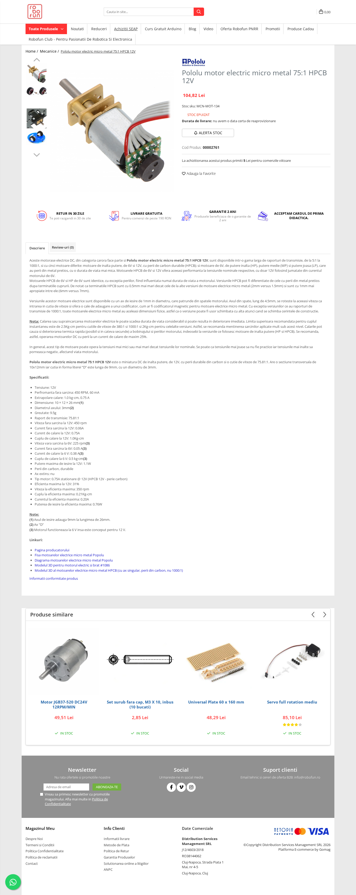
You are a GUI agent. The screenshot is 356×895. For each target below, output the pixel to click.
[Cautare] (199, 12)
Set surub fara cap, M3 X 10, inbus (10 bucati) (140, 705)
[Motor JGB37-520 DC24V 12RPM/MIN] (63, 661)
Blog (192, 28)
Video (208, 28)
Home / (32, 51)
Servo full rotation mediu (292, 702)
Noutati (77, 28)
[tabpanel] (112, 131)
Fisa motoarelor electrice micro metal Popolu (69, 555)
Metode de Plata (116, 845)
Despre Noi (34, 838)
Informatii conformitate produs (53, 578)
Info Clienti (114, 828)
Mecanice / (50, 51)
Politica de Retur (116, 851)
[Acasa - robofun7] (52, 12)
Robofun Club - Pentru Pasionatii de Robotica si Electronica (80, 39)
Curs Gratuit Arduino (163, 28)
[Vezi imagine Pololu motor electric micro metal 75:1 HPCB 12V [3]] (36, 137)
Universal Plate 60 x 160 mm (216, 702)
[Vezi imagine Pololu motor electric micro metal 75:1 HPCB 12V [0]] (36, 74)
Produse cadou (300, 28)
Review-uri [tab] (63, 247)
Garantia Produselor (119, 857)
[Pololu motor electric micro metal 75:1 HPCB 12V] (112, 131)
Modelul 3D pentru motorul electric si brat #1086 (72, 565)
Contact (32, 863)
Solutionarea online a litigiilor (126, 863)
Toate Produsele (44, 28)
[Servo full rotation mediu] (292, 661)
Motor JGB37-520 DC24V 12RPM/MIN (64, 705)
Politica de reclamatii (41, 857)
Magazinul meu (40, 828)
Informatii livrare (117, 838)
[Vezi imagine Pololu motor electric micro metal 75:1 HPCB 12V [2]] (36, 118)
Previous (36, 60)
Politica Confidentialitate (45, 851)
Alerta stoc (210, 132)
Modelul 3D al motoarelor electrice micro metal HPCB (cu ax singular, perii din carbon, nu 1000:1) (109, 570)
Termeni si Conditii (40, 845)
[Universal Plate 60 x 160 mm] (216, 661)
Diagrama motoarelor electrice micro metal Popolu (74, 560)
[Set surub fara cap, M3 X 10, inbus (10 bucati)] (140, 661)
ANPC (108, 869)
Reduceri (99, 28)
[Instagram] (191, 787)
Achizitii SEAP (126, 28)
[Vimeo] (181, 787)
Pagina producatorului (52, 550)
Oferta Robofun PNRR (239, 28)
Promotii (273, 28)
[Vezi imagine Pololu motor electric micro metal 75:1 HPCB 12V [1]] (36, 91)
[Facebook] (171, 787)
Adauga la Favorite (201, 173)
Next (36, 154)
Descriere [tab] (37, 248)
